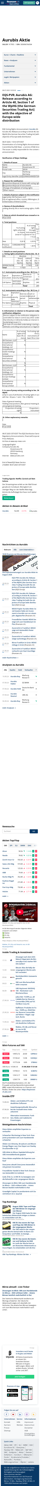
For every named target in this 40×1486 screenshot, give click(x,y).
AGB (26, 1431)
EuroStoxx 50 (9, 1447)
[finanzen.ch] (13, 1)
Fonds (6, 1457)
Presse (6, 1428)
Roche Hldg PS (8, 877)
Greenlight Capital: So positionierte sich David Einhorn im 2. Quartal (19, 1192)
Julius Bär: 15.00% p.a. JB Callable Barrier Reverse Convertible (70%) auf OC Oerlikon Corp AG (25, 1000)
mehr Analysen (8, 708)
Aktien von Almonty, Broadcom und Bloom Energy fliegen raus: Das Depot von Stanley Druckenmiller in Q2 (19, 1146)
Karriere (7, 1425)
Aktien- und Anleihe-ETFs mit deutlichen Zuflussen (25, 1022)
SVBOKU (33, 1075)
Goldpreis (13, 1452)
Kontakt (7, 1422)
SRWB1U (33, 1079)
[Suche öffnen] (37, 2)
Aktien (21, 1452)
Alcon (4, 851)
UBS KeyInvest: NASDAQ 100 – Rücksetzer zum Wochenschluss (25, 990)
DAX (31, 1445)
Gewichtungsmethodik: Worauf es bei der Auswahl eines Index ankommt (23, 1109)
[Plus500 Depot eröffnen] (12, 3)
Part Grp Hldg (7, 887)
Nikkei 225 (19, 1450)
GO (34, 831)
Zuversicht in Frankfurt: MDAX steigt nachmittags (24, 637)
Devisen (29, 1452)
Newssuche (8, 826)
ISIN (18, 44)
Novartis (5, 868)
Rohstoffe (8, 1460)
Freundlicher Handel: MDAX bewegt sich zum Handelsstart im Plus (24, 621)
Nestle (4, 855)
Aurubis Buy (15, 676)
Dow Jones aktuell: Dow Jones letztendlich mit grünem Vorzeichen (18, 1165)
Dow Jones (20, 1447)
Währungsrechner (11, 1462)
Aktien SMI (8, 1445)
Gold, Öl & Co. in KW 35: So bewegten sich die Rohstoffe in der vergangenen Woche (18, 1178)
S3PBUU (34, 1054)
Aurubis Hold (16, 689)
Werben (20, 1425)
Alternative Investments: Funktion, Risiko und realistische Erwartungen (22, 1117)
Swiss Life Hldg (8, 864)
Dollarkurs (8, 1455)
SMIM (25, 1445)
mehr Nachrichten (9, 658)
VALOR (5, 44)
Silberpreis (28, 1455)
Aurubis (32, 129)
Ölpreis (23, 1462)
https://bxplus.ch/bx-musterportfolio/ (15, 941)
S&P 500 (28, 1450)
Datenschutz (29, 1425)
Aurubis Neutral (14, 695)
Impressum (29, 1422)
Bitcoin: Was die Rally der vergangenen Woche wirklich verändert (26, 970)
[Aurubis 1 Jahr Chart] (33, 511)
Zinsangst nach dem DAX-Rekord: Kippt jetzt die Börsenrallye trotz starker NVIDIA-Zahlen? (26, 960)
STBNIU (34, 1062)
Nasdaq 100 (8, 1450)
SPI (15, 1445)
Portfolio (17, 1460)
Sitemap (7, 1431)
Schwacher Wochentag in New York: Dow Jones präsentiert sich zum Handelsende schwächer (18, 1137)
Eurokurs (17, 1455)
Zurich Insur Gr (8, 860)
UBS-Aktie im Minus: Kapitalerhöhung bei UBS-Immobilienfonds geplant (18, 1153)
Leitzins (31, 1462)
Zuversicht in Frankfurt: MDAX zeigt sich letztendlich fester (24, 629)
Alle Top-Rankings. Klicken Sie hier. (15, 1254)
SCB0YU (34, 1071)
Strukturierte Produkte (20, 1457)
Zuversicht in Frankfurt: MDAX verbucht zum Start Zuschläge (24, 650)
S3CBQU (34, 1058)
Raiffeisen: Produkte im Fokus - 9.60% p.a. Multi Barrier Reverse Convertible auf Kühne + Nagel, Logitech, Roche (26, 1012)
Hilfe (18, 1422)
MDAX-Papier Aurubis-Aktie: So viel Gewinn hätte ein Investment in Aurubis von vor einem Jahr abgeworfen (24, 612)
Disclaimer (29, 1428)
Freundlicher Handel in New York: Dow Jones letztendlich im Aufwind (18, 1172)
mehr (4, 896)
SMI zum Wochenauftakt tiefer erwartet (25, 983)
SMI (5, 1452)
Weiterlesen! (9, 498)
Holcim (5, 891)
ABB (4, 872)
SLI (20, 1445)
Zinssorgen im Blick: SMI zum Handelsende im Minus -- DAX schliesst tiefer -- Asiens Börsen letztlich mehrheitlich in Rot (19, 1185)
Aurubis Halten (14, 682)
